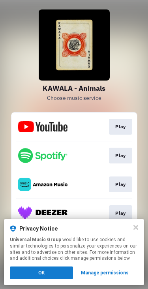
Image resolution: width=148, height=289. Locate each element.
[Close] (135, 227)
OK (41, 273)
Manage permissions (105, 273)
